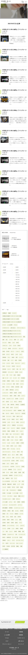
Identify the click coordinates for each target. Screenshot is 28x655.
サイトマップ (21, 644)
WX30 (19, 395)
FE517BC (4, 431)
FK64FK (15, 392)
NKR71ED (12, 404)
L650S (4, 472)
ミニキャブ (22, 398)
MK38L (17, 528)
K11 (7, 513)
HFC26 (20, 445)
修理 (3, 339)
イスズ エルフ (14, 481)
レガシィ (8, 540)
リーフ (12, 360)
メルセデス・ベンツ (10, 398)
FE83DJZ (17, 404)
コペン (16, 437)
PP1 (7, 375)
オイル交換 (9, 493)
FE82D (15, 395)
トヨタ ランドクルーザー (7, 410)
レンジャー (21, 357)
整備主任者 (9, 484)
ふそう (21, 339)
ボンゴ (9, 454)
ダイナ (8, 463)
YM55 (14, 416)
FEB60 (9, 342)
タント (16, 519)
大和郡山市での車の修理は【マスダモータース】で (12, 333)
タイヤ (21, 493)
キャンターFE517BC (6, 481)
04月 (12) (17, 293)
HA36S (13, 357)
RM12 (4, 386)
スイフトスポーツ (16, 434)
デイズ (4, 363)
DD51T (13, 369)
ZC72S (4, 398)
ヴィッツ (13, 422)
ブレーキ (18, 448)
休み (3, 478)
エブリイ (8, 354)
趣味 (20, 519)
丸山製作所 (23, 404)
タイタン (21, 460)
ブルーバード (17, 363)
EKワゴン (18, 499)
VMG (13, 457)
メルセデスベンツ (10, 534)
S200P (4, 416)
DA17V (12, 354)
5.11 (3, 543)
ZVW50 (12, 386)
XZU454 (4, 519)
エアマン (16, 389)
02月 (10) (17, 297)
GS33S (4, 351)
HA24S (12, 522)
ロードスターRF (15, 537)
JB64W (15, 531)
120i (19, 481)
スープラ (21, 513)
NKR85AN (19, 410)
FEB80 (8, 431)
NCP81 (4, 546)
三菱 (21, 386)
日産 (8, 360)
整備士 (17, 546)
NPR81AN (4, 357)
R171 (17, 431)
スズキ (10, 345)
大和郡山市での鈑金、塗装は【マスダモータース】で (12, 336)
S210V (11, 407)
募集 (21, 546)
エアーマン (20, 504)
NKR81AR (10, 475)
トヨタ (13, 342)
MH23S (16, 372)
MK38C (14, 484)
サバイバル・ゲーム (19, 540)
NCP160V (4, 369)
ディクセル (13, 448)
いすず (8, 422)
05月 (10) (17, 291)
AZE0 (16, 360)
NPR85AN (19, 490)
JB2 (7, 490)
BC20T (7, 407)
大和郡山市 (5, 313)
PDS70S (11, 392)
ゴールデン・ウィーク (18, 475)
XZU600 (4, 522)
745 (21, 451)
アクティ (4, 404)
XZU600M (23, 428)
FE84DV (18, 375)
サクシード (18, 366)
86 (20, 369)
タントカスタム (20, 425)
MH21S (4, 537)
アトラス (11, 513)
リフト (17, 525)
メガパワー (22, 525)
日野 (16, 357)
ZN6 (17, 369)
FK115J (13, 487)
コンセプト (14, 313)
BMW (15, 339)
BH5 (3, 434)
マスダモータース (6, 327)
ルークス (8, 363)
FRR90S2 (4, 540)
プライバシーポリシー (21, 327)
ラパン (4, 445)
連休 (13, 510)
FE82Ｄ (12, 519)
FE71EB (20, 392)
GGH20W (23, 413)
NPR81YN (7, 478)
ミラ (3, 531)
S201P (16, 463)
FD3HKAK (23, 378)
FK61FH (13, 366)
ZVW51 (17, 460)
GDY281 (19, 516)
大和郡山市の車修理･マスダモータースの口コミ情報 (12, 316)
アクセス (15, 324)
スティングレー (11, 372)
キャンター (5, 342)
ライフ (4, 490)
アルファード (17, 413)
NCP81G (8, 487)
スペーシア (5, 348)
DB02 (3, 516)
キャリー (9, 369)
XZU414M (17, 386)
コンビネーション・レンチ (19, 507)
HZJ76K (12, 460)
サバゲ (13, 540)
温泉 (23, 472)
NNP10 (21, 419)
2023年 (17, 269)
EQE (16, 534)
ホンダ (21, 372)
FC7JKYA (4, 360)
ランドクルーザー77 (12, 504)
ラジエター (16, 407)
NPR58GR (13, 431)
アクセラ (16, 440)
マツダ (12, 440)
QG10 (4, 366)
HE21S (8, 445)
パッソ (11, 401)
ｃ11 (10, 378)
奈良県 (19, 472)
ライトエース (8, 416)
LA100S (4, 493)
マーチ (11, 375)
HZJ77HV (12, 466)
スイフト (23, 395)
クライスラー (14, 348)
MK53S (9, 348)
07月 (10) (17, 286)
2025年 (17, 267)
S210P (4, 354)
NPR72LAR (4, 454)
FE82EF (4, 513)
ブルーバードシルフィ (6, 451)
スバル (4, 383)
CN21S (18, 451)
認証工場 (4, 484)
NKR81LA (4, 510)
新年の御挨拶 (5, 507)
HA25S (21, 487)
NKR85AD (10, 507)
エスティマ (22, 422)
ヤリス (20, 522)
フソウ (14, 469)
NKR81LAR (9, 537)
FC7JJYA (4, 437)
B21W (13, 437)
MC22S (19, 345)
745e (7, 531)
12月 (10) (17, 274)
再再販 (19, 531)
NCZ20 (11, 516)
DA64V (15, 472)
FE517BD (4, 422)
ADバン (15, 401)
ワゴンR (14, 345)
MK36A (4, 419)
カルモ (23, 457)
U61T (3, 401)
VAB (14, 383)
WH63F (4, 463)
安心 (6, 339)
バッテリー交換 (15, 493)
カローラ (7, 413)
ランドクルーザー (6, 466)
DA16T (4, 457)
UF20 (23, 481)
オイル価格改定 (5, 549)
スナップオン (9, 496)
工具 (12, 478)
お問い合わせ (13, 327)
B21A (12, 363)
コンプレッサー (5, 392)
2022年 (4, 272)
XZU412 (12, 463)
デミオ (7, 472)
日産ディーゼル (19, 416)
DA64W (21, 528)
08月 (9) (17, 284)
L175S (23, 484)
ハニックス (5, 469)
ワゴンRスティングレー (7, 499)
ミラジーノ (19, 469)
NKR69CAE (4, 372)
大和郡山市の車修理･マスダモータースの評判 (11, 319)
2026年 (4, 267)
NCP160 (4, 448)
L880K (20, 437)
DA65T (11, 395)
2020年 (4, 302)
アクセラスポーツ (13, 490)
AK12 (15, 375)
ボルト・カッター (19, 543)
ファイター (8, 366)
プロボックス (5, 345)
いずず (16, 354)
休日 (15, 516)
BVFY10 (20, 401)
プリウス (7, 386)
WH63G (9, 510)
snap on (15, 496)
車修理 (9, 313)
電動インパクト (21, 496)
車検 (24, 336)
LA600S (4, 428)
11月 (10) (17, 277)
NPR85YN (14, 425)
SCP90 (17, 422)
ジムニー (10, 531)
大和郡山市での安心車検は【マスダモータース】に (12, 330)
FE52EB (20, 360)
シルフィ (23, 363)
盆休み (16, 522)
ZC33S (22, 434)
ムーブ (18, 484)
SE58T (17, 454)
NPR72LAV (11, 389)
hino (10, 434)
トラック (10, 339)
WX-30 (12, 445)
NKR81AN (10, 469)
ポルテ (17, 419)
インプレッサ (9, 383)
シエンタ (4, 487)
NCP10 (7, 543)
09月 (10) (17, 281)
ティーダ (14, 378)
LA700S (8, 528)
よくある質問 (9, 324)
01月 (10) (17, 300)
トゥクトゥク (5, 504)
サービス (4, 324)
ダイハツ (12, 351)
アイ (3, 389)
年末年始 (4, 534)
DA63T (8, 522)
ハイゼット (18, 351)
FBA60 (9, 437)
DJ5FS (11, 472)
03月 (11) (17, 295)
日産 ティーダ (5, 378)
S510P (18, 487)
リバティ (21, 383)
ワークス (13, 451)
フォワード (13, 428)
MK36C (13, 419)
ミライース (18, 466)
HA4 (8, 404)
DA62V (8, 519)
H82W (14, 499)
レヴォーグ (9, 457)
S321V (22, 351)
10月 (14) (17, 279)
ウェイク (4, 528)
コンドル (8, 419)
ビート (4, 375)
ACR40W (4, 425)
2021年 (17, 272)
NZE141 (12, 413)
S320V (17, 383)
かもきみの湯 (5, 475)
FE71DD (7, 351)
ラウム (7, 516)
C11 (18, 378)
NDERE (21, 537)
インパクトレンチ (22, 534)
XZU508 (8, 546)
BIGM (4, 407)
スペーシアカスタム (10, 525)
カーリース (18, 457)
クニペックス (12, 543)
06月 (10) (17, 288)
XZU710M (13, 546)
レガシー (21, 431)
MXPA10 (4, 525)
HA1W (7, 389)
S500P (8, 440)
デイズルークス (5, 395)
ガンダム (16, 510)
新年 (23, 531)
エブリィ (8, 425)
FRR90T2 (18, 428)
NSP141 (4, 440)
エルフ (20, 354)
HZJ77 (15, 410)
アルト (9, 357)
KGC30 (7, 401)
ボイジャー (21, 348)
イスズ (8, 428)
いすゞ (23, 369)
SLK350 (16, 398)
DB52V (7, 434)
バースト (4, 496)
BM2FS (21, 440)
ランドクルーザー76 (6, 460)
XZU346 (21, 510)
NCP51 (17, 342)
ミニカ (13, 528)
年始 (3, 413)
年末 (24, 410)
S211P (8, 448)
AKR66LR (16, 513)
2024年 (4, 269)
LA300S (22, 466)
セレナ (16, 445)
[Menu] (25, 1)
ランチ (15, 478)
